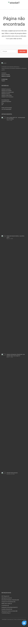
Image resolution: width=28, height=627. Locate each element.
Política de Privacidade (7, 107)
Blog (3, 103)
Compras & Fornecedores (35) (8, 601)
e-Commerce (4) (5, 605)
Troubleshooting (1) (6, 612)
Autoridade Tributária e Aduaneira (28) (10, 599)
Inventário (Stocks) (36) (7, 609)
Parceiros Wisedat (6, 74)
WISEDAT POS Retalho (7, 90)
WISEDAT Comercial (6, 89)
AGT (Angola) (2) (5, 596)
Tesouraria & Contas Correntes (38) (9, 611)
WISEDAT (7, 96)
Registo (3, 80)
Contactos (4, 73)
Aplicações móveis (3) (7, 598)
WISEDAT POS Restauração (8, 92)
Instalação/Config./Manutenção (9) (10, 607)
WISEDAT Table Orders (7, 95)
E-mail (15, 622)
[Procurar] (15, 6)
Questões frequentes (6, 101)
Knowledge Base (5, 100)
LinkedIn (12, 622)
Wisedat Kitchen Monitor (12, 472)
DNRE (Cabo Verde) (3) (7, 603)
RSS (19, 622)
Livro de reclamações (6, 109)
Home (8, 38)
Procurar (22, 51)
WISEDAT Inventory (6, 93)
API (2, 104)
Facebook (8, 622)
